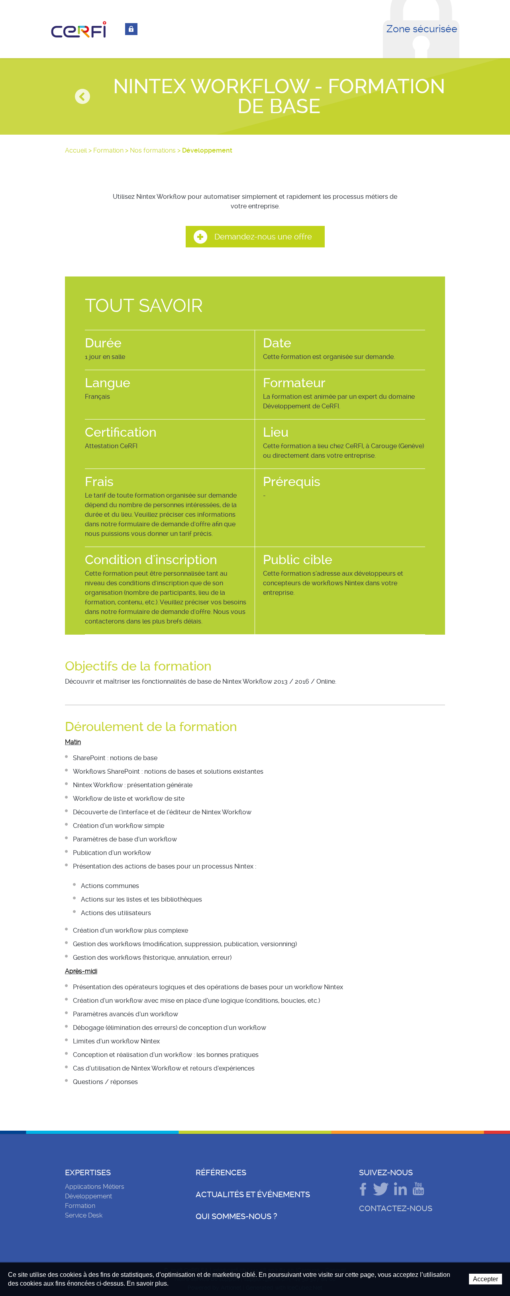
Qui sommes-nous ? (236, 1216)
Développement (88, 1196)
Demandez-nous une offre (263, 236)
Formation (108, 150)
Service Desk (83, 1215)
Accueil (76, 150)
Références (221, 1172)
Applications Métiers (94, 1186)
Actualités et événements (253, 1194)
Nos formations (153, 150)
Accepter (485, 1279)
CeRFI (79, 29)
